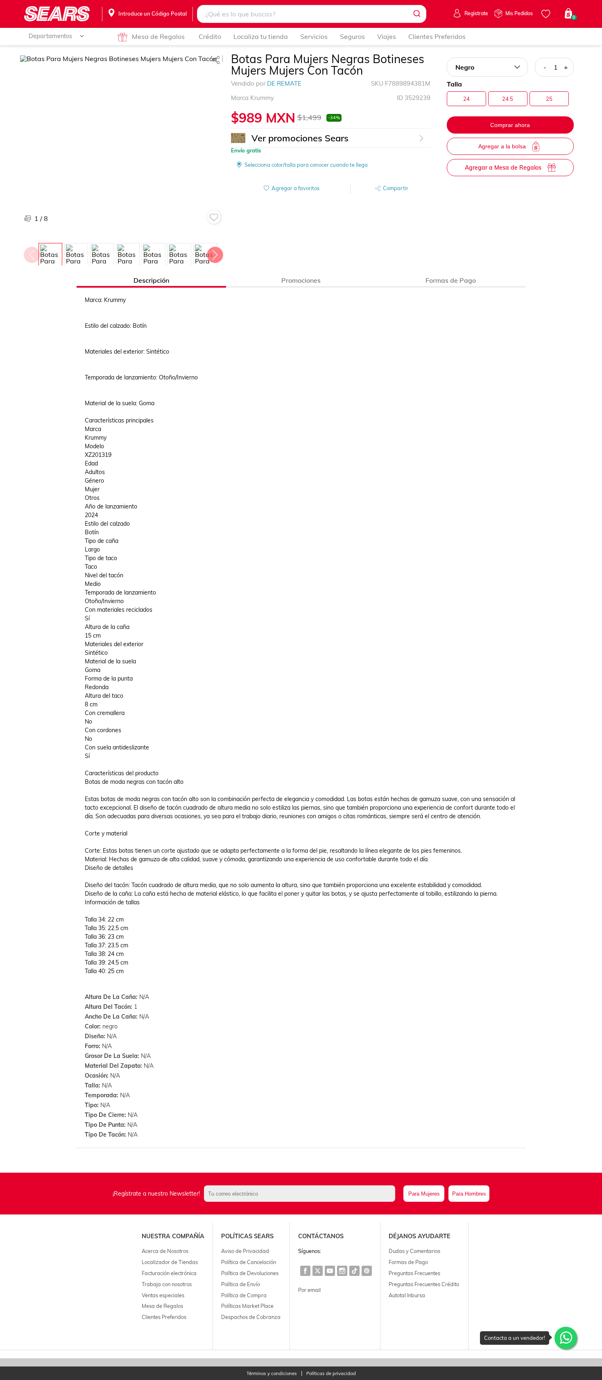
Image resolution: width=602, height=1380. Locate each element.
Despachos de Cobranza (251, 1317)
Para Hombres (469, 1194)
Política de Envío (240, 1284)
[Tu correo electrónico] (301, 1193)
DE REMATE (284, 83)
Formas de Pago (408, 1262)
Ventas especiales (163, 1295)
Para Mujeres (424, 1194)
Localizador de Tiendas (170, 1262)
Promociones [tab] (301, 280)
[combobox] (311, 14)
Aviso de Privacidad (245, 1251)
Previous (31, 253)
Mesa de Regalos (158, 36)
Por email (309, 1290)
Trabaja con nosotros (167, 1284)
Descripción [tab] (151, 280)
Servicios (314, 36)
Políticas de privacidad (331, 1373)
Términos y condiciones (272, 1373)
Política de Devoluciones (249, 1273)
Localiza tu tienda (260, 36)
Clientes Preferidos (437, 36)
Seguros (352, 36)
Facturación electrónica (169, 1273)
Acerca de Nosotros (165, 1251)
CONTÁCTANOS (321, 1236)
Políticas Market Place (247, 1306)
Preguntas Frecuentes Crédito (424, 1284)
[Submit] (416, 14)
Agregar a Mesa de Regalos (503, 167)
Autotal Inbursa (407, 1295)
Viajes (386, 36)
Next (214, 253)
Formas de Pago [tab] (450, 280)
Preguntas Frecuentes (414, 1273)
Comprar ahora (510, 125)
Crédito (210, 36)
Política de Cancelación (248, 1262)
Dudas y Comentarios (414, 1251)
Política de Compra (244, 1295)
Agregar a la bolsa (502, 146)
